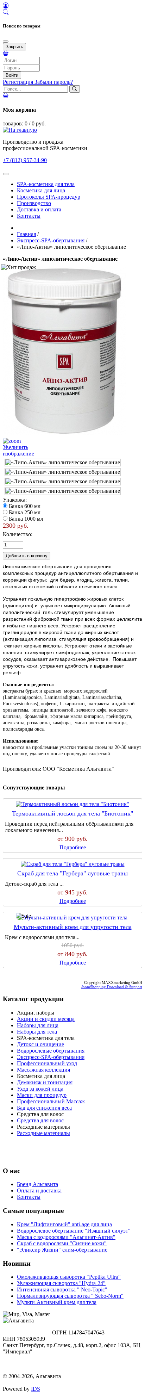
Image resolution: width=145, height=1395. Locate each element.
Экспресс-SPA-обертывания (50, 1057)
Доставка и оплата (39, 209)
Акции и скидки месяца (46, 1019)
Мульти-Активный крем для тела (56, 1302)
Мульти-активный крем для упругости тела (73, 926)
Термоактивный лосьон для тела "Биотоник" (72, 813)
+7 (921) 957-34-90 (25, 1332)
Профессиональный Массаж (51, 1101)
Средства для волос (40, 1120)
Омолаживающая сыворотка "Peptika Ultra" (69, 1277)
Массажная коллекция (43, 1070)
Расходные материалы (43, 1133)
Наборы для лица (37, 1025)
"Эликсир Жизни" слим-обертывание (62, 1250)
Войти (12, 75)
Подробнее (72, 847)
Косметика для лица (41, 190)
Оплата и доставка (39, 1191)
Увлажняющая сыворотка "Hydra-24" (61, 1283)
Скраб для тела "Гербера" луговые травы (72, 873)
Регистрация (18, 82)
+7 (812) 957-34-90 (25, 160)
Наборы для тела (37, 1032)
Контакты (28, 216)
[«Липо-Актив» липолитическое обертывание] (63, 462)
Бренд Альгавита (37, 1184)
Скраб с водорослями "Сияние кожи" (62, 1243)
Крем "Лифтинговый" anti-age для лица (64, 1224)
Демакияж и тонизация (44, 1082)
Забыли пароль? (53, 82)
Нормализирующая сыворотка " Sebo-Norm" (70, 1296)
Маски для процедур (42, 1095)
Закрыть (14, 46)
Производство (34, 203)
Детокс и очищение (40, 1044)
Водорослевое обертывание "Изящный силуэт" (74, 1231)
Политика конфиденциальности (41, 1370)
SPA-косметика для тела (46, 184)
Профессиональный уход (47, 1063)
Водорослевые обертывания (50, 1051)
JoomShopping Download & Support (111, 987)
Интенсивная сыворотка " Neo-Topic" (62, 1289)
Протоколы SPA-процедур (48, 197)
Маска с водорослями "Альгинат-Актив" (66, 1237)
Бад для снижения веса (44, 1108)
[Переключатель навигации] (5, 174)
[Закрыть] (5, 42)
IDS (35, 1389)
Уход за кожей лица (40, 1089)
